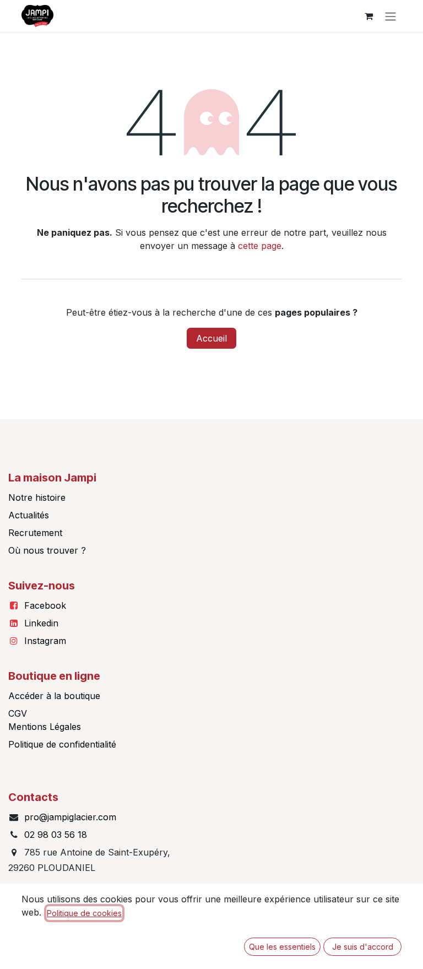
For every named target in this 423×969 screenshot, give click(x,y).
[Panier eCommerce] (368, 16)
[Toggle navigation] (390, 16)
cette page (259, 245)
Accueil (211, 338)
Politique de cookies (84, 913)
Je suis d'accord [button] (362, 946)
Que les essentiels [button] (282, 946)
